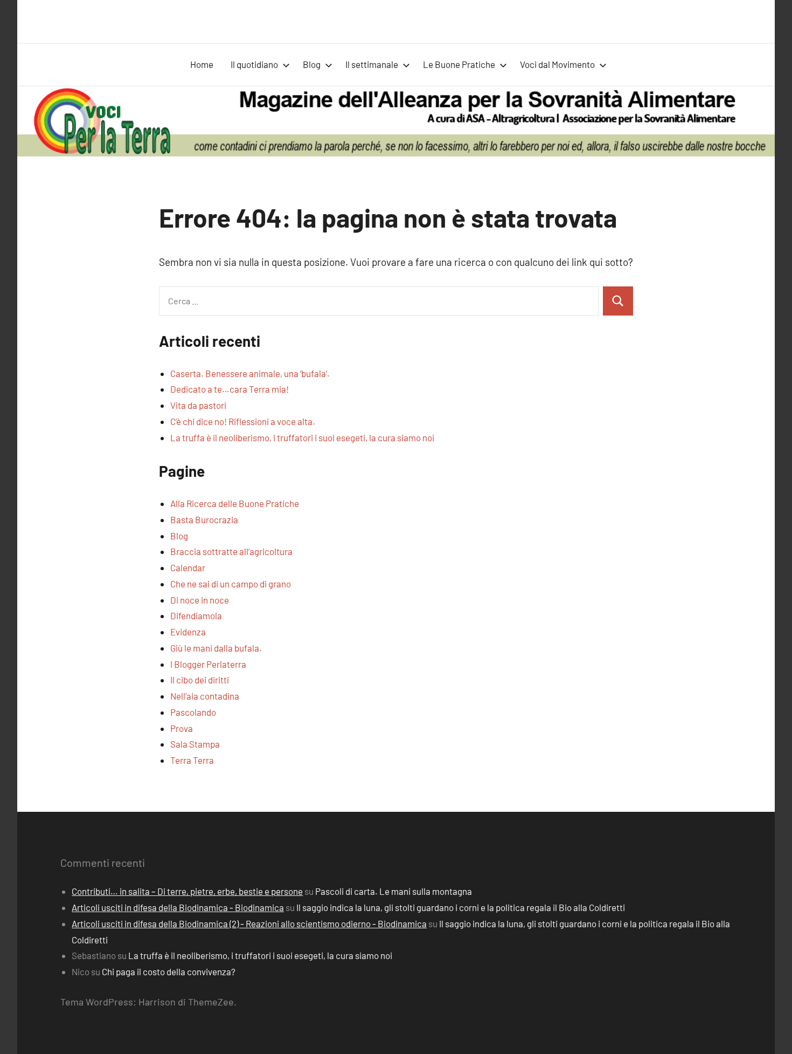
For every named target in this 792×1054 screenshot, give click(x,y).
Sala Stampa (195, 743)
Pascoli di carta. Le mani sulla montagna (393, 891)
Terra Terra (192, 760)
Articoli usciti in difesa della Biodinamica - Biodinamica (178, 907)
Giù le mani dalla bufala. (216, 647)
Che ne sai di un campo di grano (230, 583)
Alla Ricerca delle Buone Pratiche (234, 503)
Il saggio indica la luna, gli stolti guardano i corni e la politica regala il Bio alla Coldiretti (460, 907)
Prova (181, 728)
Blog (312, 64)
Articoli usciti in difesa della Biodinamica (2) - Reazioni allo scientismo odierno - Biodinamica (249, 923)
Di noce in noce (199, 599)
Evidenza (188, 631)
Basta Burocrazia (204, 519)
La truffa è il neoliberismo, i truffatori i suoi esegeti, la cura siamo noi (302, 437)
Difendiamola (196, 615)
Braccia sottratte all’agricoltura (231, 551)
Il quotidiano (254, 64)
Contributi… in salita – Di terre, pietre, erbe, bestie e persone (187, 891)
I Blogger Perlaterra (208, 664)
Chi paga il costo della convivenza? (168, 971)
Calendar (187, 567)
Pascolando (193, 712)
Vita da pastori (198, 405)
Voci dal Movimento (557, 64)
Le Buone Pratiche (459, 64)
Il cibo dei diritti (199, 679)
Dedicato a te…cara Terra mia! (229, 389)
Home (201, 64)
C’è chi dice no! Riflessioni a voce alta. (242, 421)
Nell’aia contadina (204, 695)
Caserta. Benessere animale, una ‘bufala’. (250, 373)
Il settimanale (371, 64)
